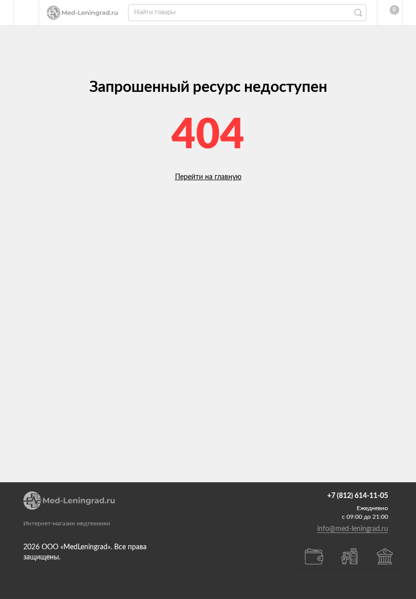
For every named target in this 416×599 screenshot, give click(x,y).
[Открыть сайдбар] (26, 12)
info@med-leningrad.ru (352, 529)
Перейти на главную (208, 177)
